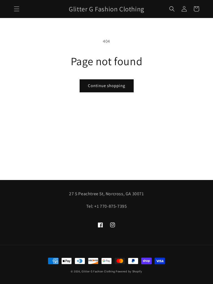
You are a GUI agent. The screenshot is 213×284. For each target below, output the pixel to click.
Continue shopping (106, 85)
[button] (17, 9)
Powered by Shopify (129, 271)
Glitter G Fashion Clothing (98, 271)
